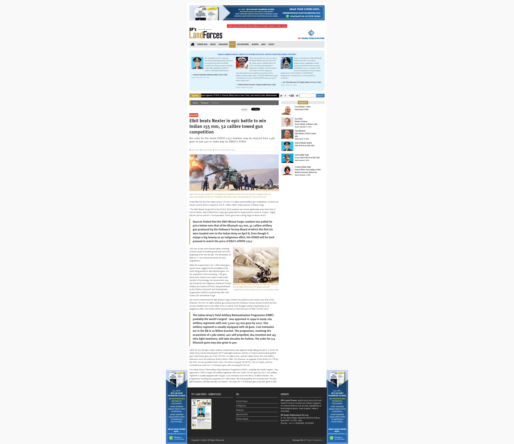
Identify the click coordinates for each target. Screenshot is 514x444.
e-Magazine (241, 405)
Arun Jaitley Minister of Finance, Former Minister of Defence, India (306, 121)
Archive (213, 44)
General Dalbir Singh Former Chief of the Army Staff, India (307, 156)
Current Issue (241, 401)
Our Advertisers (243, 44)
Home (195, 102)
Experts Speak (242, 418)
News (232, 44)
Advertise (255, 44)
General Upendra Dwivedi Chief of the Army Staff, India (304, 144)
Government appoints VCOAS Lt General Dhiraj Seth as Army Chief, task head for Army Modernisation (205, 95)
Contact (271, 44)
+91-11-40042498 (296, 423)
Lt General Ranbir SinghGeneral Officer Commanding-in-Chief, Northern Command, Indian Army (308, 170)
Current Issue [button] (202, 44)
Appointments (242, 414)
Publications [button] (223, 44)
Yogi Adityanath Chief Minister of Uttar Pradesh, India (305, 133)
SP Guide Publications (313, 440)
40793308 (309, 423)
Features (204, 102)
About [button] (263, 44)
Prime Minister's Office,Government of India (303, 108)
